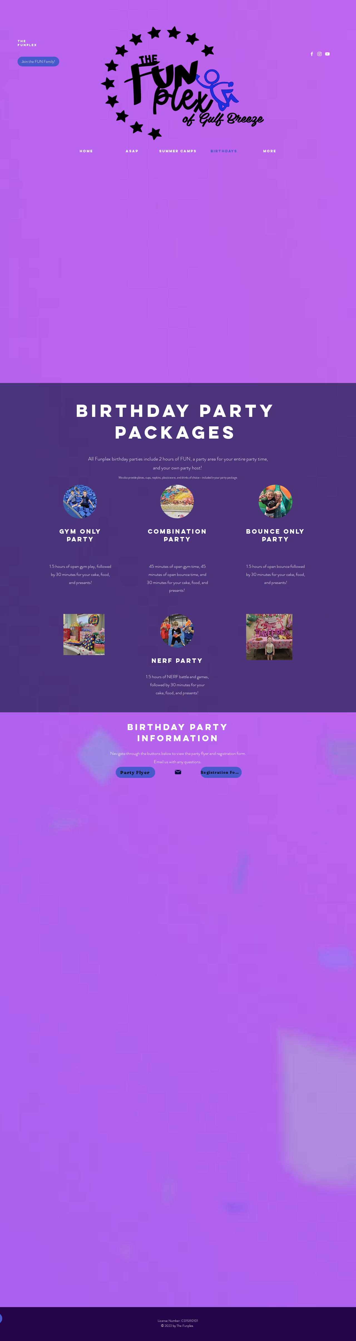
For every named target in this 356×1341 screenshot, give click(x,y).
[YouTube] (327, 54)
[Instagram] (319, 54)
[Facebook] (312, 54)
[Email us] (178, 772)
